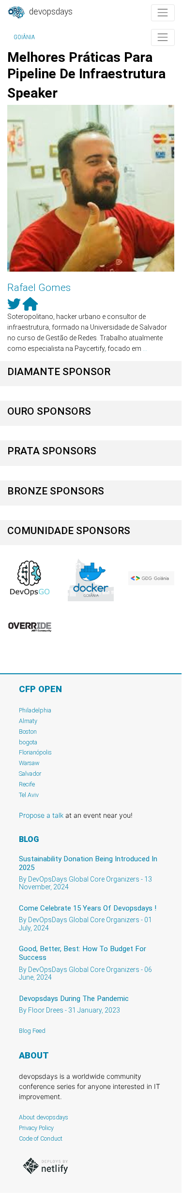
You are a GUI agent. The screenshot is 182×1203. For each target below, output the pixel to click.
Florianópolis (35, 752)
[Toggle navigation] (163, 12)
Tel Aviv (29, 794)
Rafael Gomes (39, 287)
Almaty (28, 721)
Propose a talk (41, 815)
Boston (28, 731)
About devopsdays (43, 1117)
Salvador (30, 773)
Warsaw (29, 763)
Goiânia (24, 37)
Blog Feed (32, 1030)
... (145, 348)
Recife (27, 784)
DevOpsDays (50, 11)
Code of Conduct (40, 1138)
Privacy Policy (36, 1127)
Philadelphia (35, 710)
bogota (28, 742)
